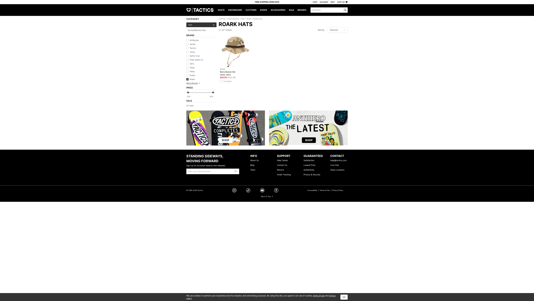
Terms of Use (325, 190)
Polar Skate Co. (197, 60)
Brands (302, 10)
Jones (192, 52)
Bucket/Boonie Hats (197, 30)
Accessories (278, 10)
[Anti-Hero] (308, 128)
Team (252, 170)
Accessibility (312, 190)
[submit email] (236, 170)
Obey (192, 67)
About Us (254, 160)
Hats (190, 25)
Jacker (193, 44)
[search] (345, 10)
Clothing (251, 10)
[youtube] (262, 191)
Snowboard (235, 10)
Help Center (282, 160)
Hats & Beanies (233, 19)
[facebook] (276, 191)
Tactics (199, 10)
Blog (252, 165)
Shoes (263, 10)
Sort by (321, 30)
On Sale (189, 105)
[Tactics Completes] (225, 128)
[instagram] (234, 191)
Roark (192, 79)
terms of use (318, 295)
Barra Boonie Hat (227, 72)
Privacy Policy (337, 190)
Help (333, 2)
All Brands (194, 40)
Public (192, 75)
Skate (221, 10)
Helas (192, 71)
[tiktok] (248, 191)
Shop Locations (337, 170)
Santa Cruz (195, 56)
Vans (192, 63)
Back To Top (266, 196)
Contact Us (282, 165)
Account (324, 2)
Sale (291, 10)
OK (344, 297)
